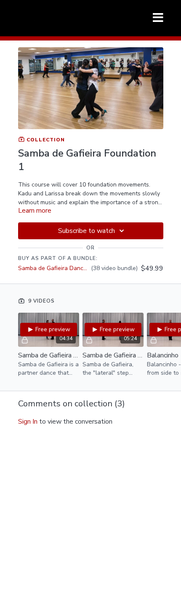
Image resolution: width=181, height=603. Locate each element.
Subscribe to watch (86, 230)
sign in (27, 421)
